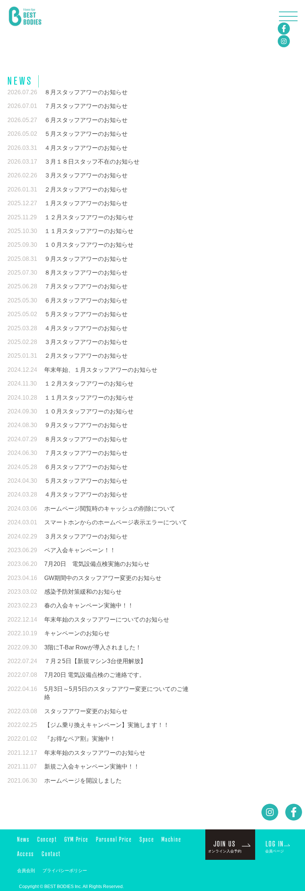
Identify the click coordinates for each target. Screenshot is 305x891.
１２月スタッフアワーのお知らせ (89, 217)
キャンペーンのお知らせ (77, 633)
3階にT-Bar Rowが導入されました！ (92, 647)
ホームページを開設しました (83, 780)
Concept (47, 839)
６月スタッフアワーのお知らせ (86, 120)
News (23, 839)
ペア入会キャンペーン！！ (80, 550)
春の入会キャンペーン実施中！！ (89, 605)
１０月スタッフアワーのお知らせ (89, 245)
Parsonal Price (114, 839)
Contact (51, 854)
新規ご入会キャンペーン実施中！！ (91, 766)
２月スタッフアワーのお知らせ (86, 189)
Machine (171, 839)
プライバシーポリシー (64, 870)
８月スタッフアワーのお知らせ (86, 92)
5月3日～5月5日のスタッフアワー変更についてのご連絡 (116, 693)
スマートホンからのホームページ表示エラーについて (115, 522)
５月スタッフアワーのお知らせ (86, 134)
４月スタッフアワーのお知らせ (86, 148)
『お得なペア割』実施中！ (80, 739)
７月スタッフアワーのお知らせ (86, 106)
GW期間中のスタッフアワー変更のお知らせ (102, 578)
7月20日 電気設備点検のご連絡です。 (94, 675)
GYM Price (76, 839)
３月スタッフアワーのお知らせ (86, 175)
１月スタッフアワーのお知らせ (86, 203)
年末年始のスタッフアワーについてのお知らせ (106, 619)
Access (25, 854)
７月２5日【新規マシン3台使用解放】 (95, 661)
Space (146, 839)
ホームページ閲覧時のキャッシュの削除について (109, 508)
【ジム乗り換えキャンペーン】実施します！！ (106, 725)
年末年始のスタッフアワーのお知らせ (94, 753)
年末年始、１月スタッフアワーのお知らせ (100, 370)
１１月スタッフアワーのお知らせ (89, 231)
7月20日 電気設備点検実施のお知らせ (97, 564)
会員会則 (26, 870)
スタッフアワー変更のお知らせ (86, 711)
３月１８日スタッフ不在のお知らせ (91, 161)
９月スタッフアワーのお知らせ (86, 259)
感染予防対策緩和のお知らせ (83, 592)
